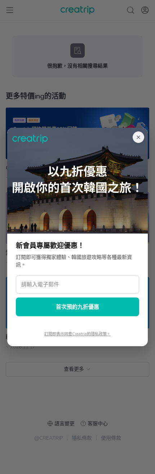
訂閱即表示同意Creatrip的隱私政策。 (77, 334)
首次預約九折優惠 (77, 306)
